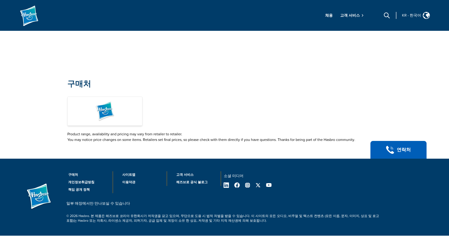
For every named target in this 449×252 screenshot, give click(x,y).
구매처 (79, 84)
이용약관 (128, 182)
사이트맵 (128, 175)
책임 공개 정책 (79, 190)
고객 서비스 (185, 175)
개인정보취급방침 (81, 182)
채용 (329, 15)
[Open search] (386, 15)
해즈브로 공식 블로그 (192, 182)
